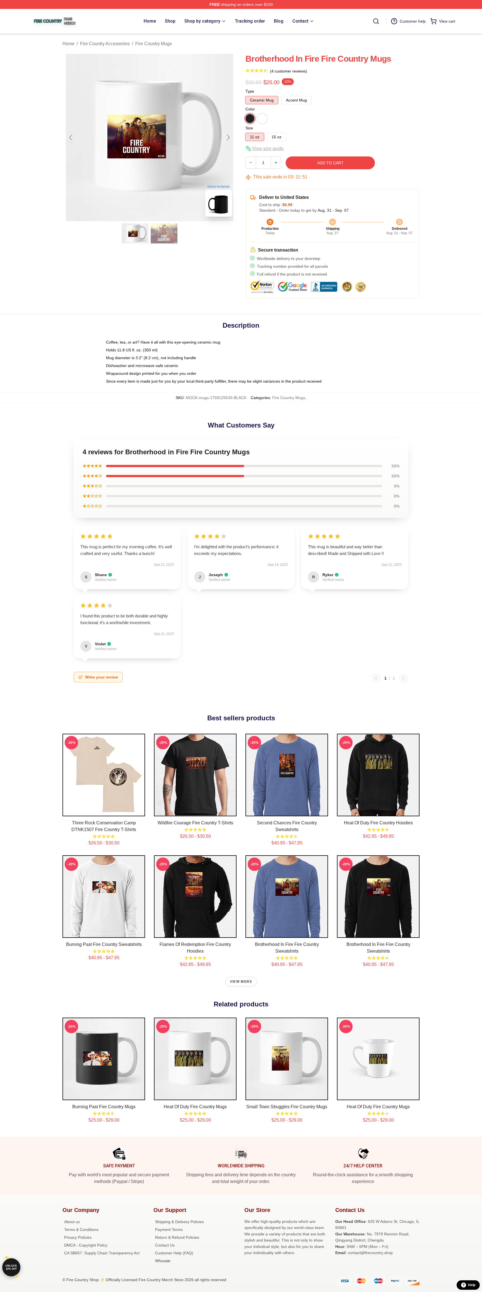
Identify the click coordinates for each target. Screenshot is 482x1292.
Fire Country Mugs (153, 43)
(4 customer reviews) (288, 71)
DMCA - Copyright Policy (85, 1245)
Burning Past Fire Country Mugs (104, 1106)
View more (241, 982)
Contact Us (165, 1245)
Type (249, 91)
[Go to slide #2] (164, 233)
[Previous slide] (71, 137)
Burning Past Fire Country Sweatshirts (104, 944)
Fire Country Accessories (105, 43)
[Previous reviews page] (376, 678)
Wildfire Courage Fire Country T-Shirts (195, 822)
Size (249, 128)
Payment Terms (169, 1229)
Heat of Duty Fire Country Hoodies (378, 822)
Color (250, 109)
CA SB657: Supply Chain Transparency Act (101, 1253)
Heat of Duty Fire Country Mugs (195, 1106)
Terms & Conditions (81, 1229)
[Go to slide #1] (135, 233)
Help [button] (471, 1285)
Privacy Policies (77, 1237)
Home (68, 43)
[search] (376, 21)
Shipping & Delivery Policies (179, 1221)
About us (72, 1221)
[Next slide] (228, 137)
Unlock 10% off (11, 1267)
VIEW (104, 810)
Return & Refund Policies (177, 1237)
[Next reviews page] (403, 678)
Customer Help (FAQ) (174, 1253)
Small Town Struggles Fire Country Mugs (286, 1106)
